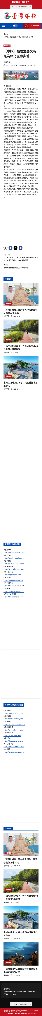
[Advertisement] (21, 222)
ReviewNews (20, 1013)
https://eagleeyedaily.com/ (14, 558)
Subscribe (35, 26)
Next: (16, 266)
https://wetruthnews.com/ (14, 569)
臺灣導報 (7, 62)
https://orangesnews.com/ (14, 591)
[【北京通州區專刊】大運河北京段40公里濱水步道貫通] (21, 331)
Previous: (21, 257)
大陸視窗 (7, 46)
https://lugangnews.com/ (13, 580)
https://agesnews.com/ (12, 575)
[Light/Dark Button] (15, 25)
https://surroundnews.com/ (14, 563)
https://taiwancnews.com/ (14, 586)
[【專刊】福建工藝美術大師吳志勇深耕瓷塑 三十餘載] (21, 294)
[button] (3, 25)
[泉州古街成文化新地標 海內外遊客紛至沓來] (21, 367)
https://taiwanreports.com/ (14, 552)
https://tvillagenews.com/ (13, 597)
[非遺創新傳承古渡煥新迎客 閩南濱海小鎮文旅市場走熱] (21, 954)
